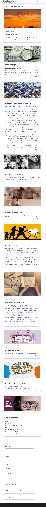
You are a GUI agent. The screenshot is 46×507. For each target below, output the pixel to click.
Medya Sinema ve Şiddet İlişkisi (13, 212)
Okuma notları (7, 468)
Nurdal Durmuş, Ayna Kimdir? (13, 68)
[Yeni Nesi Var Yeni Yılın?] (22, 18)
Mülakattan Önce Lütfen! (12, 350)
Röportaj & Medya (8, 473)
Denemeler (7, 31)
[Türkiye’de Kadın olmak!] (22, 403)
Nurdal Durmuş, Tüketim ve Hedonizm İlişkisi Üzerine (19, 246)
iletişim (41, 1)
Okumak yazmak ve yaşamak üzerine (15, 302)
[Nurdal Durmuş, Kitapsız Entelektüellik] (22, 370)
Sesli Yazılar (7, 475)
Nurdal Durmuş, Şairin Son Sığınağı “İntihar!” (16, 175)
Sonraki (25, 442)
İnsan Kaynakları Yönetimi (9, 466)
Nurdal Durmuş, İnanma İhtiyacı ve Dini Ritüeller (18, 103)
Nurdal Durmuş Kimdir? (33, 1)
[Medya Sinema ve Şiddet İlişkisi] (22, 196)
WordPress (16, 505)
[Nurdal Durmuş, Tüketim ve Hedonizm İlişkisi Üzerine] (22, 231)
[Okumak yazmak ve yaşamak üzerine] (22, 284)
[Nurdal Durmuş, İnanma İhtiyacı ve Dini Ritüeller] (22, 89)
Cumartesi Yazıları (8, 459)
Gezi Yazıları (7, 464)
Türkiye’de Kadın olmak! (11, 417)
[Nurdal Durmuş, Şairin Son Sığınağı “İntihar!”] (22, 161)
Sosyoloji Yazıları (13, 31)
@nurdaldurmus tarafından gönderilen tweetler (13, 490)
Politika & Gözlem (8, 471)
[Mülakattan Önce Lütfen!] (22, 337)
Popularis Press (29, 505)
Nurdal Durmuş (7, 497)
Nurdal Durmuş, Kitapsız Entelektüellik (15, 384)
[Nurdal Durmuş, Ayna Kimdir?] (22, 54)
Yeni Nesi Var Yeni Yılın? (11, 34)
